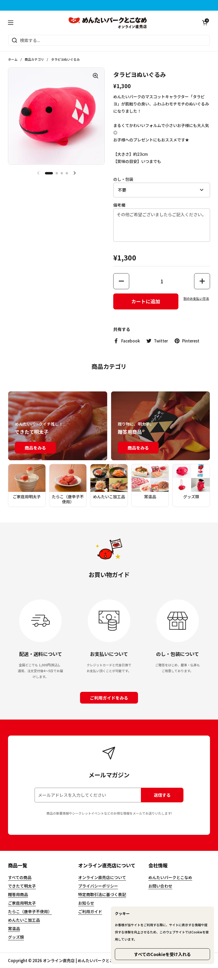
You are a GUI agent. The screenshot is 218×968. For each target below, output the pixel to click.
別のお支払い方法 (196, 298)
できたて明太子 (22, 886)
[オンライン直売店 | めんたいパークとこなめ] (108, 22)
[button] (204, 22)
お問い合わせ (160, 886)
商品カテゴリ (34, 59)
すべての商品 (19, 877)
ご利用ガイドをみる (109, 698)
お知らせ (86, 903)
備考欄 (119, 205)
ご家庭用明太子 (22, 903)
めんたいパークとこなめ (170, 877)
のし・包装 (123, 179)
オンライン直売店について (102, 877)
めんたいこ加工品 (24, 920)
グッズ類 (16, 937)
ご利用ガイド (90, 911)
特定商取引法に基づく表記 (102, 894)
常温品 (14, 928)
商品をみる (35, 447)
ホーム (13, 59)
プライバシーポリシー (98, 886)
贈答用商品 (18, 894)
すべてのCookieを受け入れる (162, 954)
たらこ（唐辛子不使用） (30, 911)
